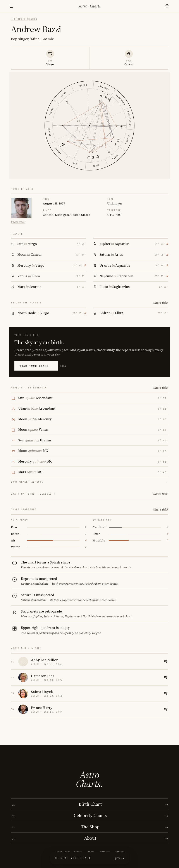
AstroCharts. (89, 779)
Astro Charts (89, 6)
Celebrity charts (24, 19)
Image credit (18, 222)
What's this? (160, 303)
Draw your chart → (36, 365)
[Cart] (167, 6)
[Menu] (12, 6)
